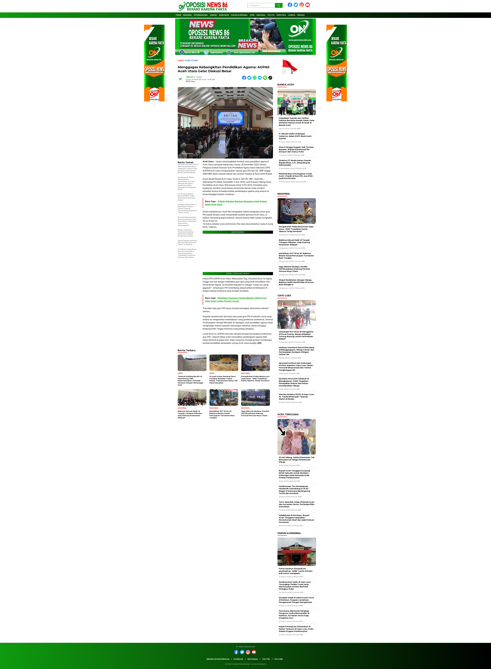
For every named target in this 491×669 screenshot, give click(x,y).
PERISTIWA (281, 15)
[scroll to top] (474, 665)
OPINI (252, 15)
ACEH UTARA (191, 60)
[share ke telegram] (260, 79)
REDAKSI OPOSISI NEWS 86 (218, 659)
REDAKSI (301, 15)
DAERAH (213, 15)
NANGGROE (224, 15)
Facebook (238, 659)
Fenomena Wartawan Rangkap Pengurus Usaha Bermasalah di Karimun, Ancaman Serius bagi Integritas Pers (294, 614)
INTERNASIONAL (201, 15)
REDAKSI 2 (190, 77)
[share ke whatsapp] (255, 79)
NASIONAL (187, 15)
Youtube (278, 659)
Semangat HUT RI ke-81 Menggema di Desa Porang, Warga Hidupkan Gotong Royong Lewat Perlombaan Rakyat (296, 335)
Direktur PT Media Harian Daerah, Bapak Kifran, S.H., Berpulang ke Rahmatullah (295, 162)
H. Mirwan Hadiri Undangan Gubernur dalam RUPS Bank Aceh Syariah (295, 136)
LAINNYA (291, 15)
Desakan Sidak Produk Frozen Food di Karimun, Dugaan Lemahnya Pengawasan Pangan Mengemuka (296, 600)
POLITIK (270, 15)
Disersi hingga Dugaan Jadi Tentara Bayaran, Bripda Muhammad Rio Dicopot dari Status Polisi (296, 149)
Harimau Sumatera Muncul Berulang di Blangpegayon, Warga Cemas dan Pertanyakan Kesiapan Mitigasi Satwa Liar (296, 351)
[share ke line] (265, 79)
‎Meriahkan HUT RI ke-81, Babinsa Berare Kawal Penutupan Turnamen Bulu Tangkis (296, 255)
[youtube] (308, 6)
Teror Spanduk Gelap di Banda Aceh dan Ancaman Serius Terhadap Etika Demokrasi (296, 504)
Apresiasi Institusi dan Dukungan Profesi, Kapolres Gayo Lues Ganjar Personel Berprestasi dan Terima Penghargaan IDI (296, 366)
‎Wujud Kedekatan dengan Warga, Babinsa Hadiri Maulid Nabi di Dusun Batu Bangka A (296, 282)
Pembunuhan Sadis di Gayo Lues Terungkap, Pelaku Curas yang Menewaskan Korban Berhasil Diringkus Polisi (295, 585)
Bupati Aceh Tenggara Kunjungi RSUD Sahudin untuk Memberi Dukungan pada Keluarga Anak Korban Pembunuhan (294, 474)
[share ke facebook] (244, 79)
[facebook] (290, 6)
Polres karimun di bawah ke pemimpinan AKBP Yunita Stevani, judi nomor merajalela (296, 570)
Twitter (266, 659)
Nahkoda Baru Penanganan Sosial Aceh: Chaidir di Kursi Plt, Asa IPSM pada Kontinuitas (296, 176)
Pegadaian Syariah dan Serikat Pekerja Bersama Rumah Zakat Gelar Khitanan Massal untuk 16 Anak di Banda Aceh (296, 121)
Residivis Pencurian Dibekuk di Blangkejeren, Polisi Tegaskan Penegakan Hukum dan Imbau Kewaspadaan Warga (294, 382)
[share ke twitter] (250, 79)
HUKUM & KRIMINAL (239, 15)
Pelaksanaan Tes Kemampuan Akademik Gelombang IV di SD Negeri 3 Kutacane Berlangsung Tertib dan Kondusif (294, 489)
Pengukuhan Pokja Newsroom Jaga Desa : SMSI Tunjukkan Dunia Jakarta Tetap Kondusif (296, 229)
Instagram (252, 659)
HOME (178, 15)
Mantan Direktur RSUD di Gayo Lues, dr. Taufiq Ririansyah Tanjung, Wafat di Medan (296, 396)
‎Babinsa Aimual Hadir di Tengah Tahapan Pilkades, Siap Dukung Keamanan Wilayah (294, 242)
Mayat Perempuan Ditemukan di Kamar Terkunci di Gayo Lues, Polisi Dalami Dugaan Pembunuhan (296, 628)
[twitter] (296, 6)
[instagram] (302, 6)
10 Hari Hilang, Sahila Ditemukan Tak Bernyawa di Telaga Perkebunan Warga (296, 459)
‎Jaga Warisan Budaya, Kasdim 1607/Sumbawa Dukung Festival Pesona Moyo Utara (294, 269)
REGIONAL (261, 15)
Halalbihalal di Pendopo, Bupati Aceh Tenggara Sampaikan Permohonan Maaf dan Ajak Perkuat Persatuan (296, 519)
